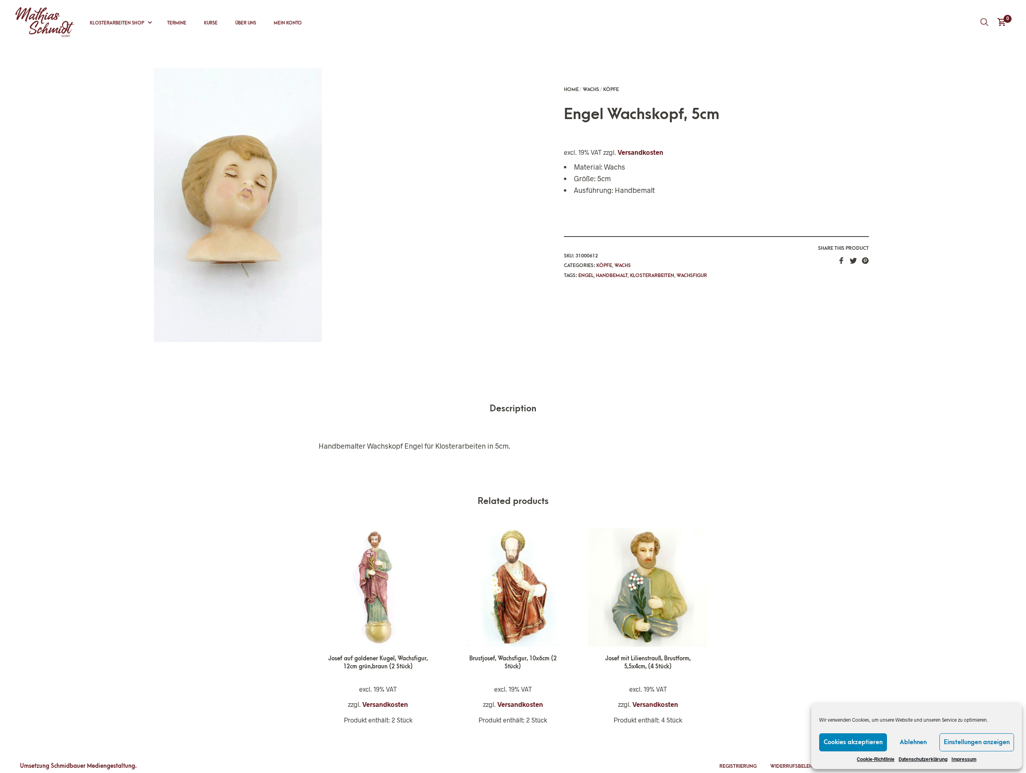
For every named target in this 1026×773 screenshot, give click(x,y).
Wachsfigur (692, 275)
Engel (586, 275)
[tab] (513, 409)
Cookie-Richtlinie (876, 759)
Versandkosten (640, 152)
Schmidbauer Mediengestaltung (93, 766)
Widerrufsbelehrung (798, 766)
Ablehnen (913, 742)
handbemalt (612, 275)
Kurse (211, 23)
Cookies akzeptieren (853, 742)
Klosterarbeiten (652, 275)
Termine (176, 23)
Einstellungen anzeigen (977, 742)
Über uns (245, 23)
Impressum (963, 759)
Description (513, 409)
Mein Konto (288, 23)
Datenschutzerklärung (923, 759)
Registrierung (738, 766)
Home (571, 89)
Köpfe (611, 89)
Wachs (591, 89)
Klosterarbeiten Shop (117, 23)
